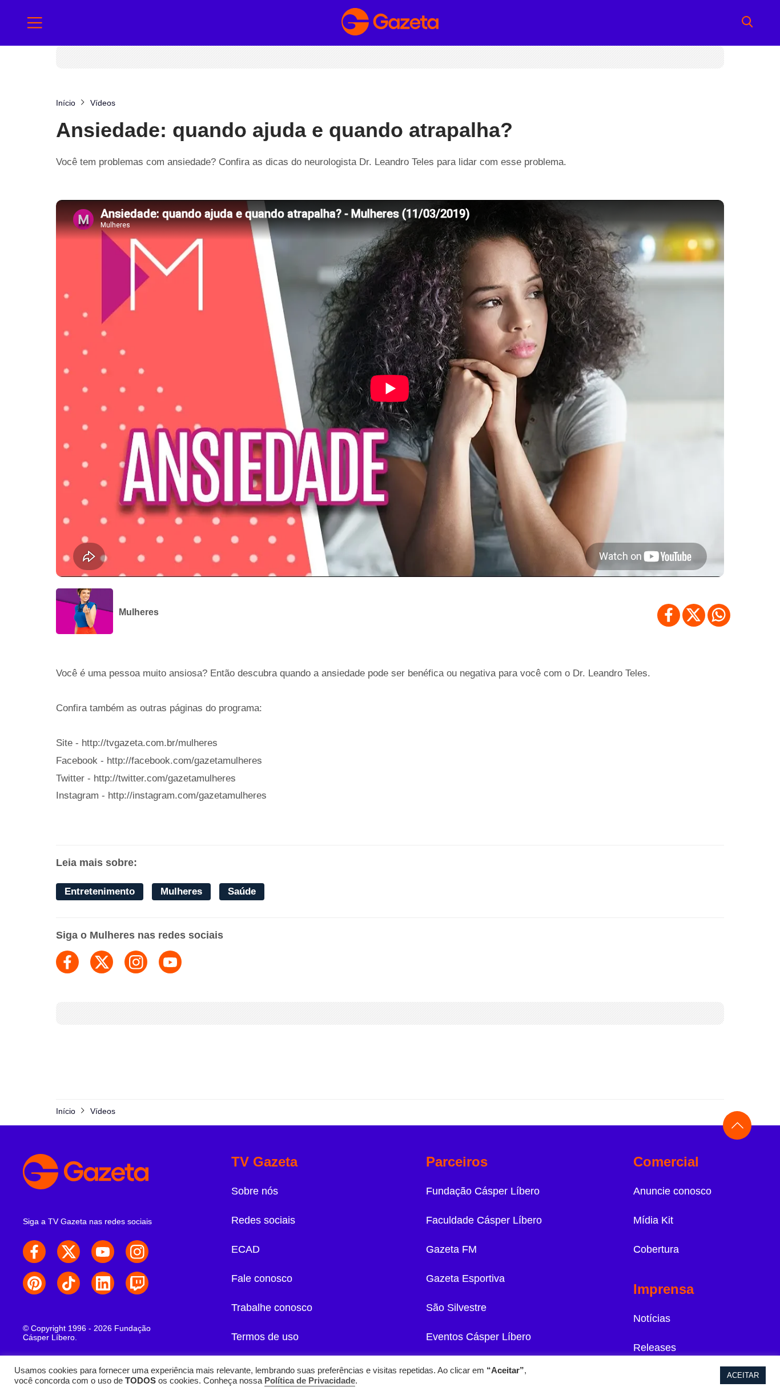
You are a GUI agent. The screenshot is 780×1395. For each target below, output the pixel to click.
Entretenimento (100, 891)
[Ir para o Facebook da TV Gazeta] (34, 1251)
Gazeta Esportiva (465, 1278)
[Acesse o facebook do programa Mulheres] (67, 962)
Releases (654, 1347)
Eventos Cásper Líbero (478, 1336)
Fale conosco (261, 1278)
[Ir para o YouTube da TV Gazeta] (102, 1251)
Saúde (242, 891)
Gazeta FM (451, 1249)
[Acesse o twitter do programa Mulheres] (101, 962)
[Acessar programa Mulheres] (84, 612)
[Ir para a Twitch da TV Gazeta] (137, 1283)
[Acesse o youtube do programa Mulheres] (170, 962)
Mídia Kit (653, 1220)
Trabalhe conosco (271, 1307)
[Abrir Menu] (34, 23)
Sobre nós (254, 1191)
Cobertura (656, 1249)
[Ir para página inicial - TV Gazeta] (390, 23)
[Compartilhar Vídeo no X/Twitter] (693, 615)
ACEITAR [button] (743, 1375)
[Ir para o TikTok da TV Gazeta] (68, 1283)
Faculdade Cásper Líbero (484, 1220)
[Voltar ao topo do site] (737, 1125)
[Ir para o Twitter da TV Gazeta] (68, 1251)
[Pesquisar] (747, 23)
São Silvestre (456, 1307)
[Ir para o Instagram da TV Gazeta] (137, 1251)
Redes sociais (263, 1220)
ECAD (245, 1249)
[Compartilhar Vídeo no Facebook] (668, 615)
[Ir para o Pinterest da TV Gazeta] (34, 1283)
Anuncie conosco (672, 1191)
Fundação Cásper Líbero (483, 1191)
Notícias (651, 1318)
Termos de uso (265, 1336)
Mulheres (139, 612)
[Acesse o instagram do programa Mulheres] (135, 962)
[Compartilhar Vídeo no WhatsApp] (718, 615)
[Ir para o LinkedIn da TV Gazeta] (102, 1283)
